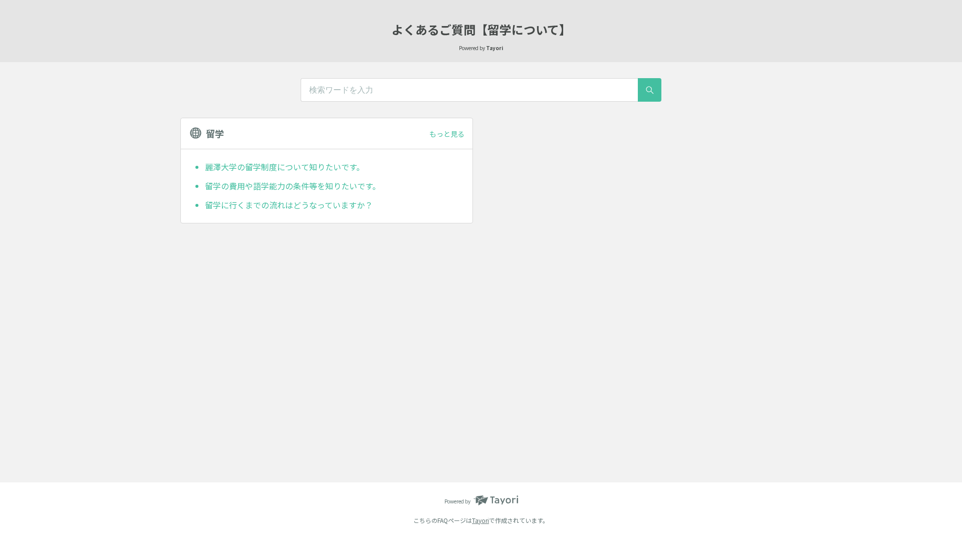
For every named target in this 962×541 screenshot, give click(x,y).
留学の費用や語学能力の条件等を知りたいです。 (292, 186)
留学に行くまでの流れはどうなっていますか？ (289, 205)
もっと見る (446, 134)
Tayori (480, 520)
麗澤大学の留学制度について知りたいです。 (284, 167)
